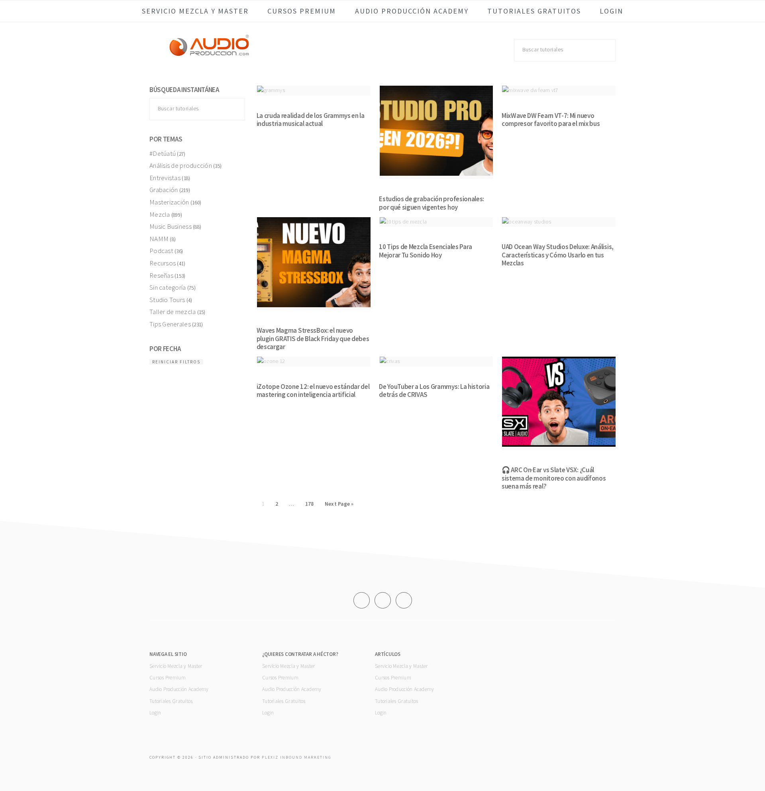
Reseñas (161, 275)
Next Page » (339, 504)
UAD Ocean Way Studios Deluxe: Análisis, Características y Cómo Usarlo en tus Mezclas (558, 254)
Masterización (169, 202)
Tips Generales (170, 324)
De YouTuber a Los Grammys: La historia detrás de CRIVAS (434, 390)
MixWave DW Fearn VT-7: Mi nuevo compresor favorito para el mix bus (551, 119)
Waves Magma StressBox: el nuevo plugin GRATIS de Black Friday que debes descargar (313, 338)
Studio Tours (167, 299)
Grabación (163, 189)
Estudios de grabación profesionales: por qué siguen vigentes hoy (431, 202)
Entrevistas (164, 177)
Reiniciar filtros (176, 362)
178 (309, 504)
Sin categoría (167, 287)
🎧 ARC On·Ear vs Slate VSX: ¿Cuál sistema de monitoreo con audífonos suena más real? (554, 478)
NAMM (159, 238)
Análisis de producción (180, 165)
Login (155, 712)
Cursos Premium (167, 677)
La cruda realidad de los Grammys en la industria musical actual (311, 119)
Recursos (162, 263)
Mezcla (159, 214)
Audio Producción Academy (178, 689)
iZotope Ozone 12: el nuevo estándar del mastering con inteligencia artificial (313, 390)
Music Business (170, 226)
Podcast (161, 250)
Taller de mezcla (172, 311)
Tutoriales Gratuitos (170, 701)
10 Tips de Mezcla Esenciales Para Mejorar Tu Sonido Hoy (425, 250)
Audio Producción (209, 53)
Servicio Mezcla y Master (175, 666)
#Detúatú (162, 153)
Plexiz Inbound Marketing (296, 757)
